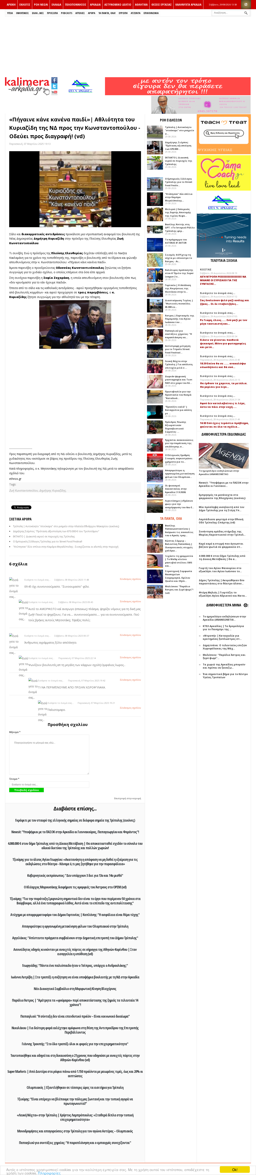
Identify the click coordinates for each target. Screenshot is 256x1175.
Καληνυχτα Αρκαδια (188, 4)
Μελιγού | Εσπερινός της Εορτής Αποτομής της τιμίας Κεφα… (178, 212)
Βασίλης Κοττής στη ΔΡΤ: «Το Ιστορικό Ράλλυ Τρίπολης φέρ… (180, 227)
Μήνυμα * (15, 732)
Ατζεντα (135, 13)
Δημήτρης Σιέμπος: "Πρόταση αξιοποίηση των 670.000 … (178, 145)
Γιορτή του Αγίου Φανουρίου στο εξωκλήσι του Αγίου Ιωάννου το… (220, 569)
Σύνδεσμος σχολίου (130, 578)
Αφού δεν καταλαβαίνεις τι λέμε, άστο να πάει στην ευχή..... (222, 405)
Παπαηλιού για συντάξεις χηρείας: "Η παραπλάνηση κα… (178, 334)
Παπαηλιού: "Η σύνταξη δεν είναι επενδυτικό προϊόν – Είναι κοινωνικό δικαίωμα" (75, 1016)
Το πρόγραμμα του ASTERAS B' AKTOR (176, 241)
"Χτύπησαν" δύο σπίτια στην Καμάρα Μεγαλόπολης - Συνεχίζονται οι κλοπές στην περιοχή (65, 546)
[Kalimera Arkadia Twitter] (54, 86)
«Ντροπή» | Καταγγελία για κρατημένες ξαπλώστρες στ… (222, 637)
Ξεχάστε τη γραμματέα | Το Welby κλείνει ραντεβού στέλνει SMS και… (179, 560)
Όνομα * (14, 779)
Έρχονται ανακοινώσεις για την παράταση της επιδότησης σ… (179, 443)
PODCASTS (66, 13)
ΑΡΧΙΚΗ (11, 4)
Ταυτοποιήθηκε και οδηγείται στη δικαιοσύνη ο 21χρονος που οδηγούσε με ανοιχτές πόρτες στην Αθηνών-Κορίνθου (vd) (75, 1057)
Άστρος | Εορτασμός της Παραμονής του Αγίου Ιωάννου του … (179, 319)
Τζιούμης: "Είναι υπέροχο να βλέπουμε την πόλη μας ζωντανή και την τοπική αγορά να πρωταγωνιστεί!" (75, 1101)
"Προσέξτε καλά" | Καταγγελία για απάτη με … (178, 410)
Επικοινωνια (151, 13)
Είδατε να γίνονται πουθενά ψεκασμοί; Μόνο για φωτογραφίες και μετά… (223, 343)
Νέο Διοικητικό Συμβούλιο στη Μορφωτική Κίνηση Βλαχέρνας (75, 988)
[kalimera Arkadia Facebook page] (54, 79)
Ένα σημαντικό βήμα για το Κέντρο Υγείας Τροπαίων (225, 675)
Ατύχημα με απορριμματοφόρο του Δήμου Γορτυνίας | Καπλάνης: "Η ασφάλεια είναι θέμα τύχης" (75, 914)
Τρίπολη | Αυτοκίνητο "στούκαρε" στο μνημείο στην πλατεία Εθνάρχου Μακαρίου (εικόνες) (66, 526)
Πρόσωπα (52, 13)
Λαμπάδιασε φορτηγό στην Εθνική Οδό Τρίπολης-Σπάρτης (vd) (221, 521)
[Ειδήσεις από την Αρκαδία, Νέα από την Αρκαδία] (27, 94)
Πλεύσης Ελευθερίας (67, 253)
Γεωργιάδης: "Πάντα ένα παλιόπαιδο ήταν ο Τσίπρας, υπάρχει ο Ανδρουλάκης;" (75, 965)
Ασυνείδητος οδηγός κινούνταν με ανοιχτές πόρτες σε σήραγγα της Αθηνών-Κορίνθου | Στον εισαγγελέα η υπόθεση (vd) (75, 951)
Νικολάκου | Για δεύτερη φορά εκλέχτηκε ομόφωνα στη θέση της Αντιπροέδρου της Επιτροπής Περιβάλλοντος (75, 1030)
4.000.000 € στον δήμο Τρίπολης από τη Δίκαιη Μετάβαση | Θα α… (222, 557)
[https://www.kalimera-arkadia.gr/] (178, 94)
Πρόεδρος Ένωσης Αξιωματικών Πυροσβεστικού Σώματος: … (175, 426)
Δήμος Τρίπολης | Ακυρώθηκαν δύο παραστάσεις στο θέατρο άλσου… (221, 582)
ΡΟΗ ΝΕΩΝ (41, 4)
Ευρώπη (123, 13)
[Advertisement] (128, 47)
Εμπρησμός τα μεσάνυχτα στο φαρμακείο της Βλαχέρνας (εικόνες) (222, 496)
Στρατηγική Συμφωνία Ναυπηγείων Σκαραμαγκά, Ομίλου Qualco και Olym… (178, 576)
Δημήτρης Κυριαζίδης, (52, 490)
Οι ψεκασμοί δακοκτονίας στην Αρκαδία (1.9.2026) (176, 489)
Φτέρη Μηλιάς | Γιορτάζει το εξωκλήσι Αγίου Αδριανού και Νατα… (223, 594)
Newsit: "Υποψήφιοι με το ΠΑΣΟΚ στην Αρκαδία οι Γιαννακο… (223, 484)
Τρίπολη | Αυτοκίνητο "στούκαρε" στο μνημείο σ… (179, 130)
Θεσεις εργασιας (161, 4)
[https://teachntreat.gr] (224, 153)
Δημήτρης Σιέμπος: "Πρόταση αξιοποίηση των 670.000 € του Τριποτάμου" (56, 531)
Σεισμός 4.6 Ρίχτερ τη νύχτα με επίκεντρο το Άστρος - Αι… (178, 258)
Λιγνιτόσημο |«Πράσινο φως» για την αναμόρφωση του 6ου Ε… (179, 504)
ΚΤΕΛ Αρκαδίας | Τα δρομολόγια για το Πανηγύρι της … (223, 627)
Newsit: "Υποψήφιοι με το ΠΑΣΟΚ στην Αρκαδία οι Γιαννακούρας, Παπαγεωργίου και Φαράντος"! (75, 832)
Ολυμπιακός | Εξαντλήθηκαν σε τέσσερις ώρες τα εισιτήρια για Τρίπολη (75, 1087)
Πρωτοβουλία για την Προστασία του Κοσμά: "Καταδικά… (178, 395)
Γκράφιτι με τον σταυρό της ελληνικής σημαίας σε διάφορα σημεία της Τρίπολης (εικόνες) (75, 820)
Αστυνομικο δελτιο (117, 4)
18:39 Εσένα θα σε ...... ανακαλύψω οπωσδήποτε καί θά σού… (223, 365)
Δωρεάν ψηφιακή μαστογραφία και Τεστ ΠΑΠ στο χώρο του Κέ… (178, 379)
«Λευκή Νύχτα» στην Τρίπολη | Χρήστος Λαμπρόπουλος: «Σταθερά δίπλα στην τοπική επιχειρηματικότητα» (75, 1117)
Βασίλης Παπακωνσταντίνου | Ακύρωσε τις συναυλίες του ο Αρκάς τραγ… (179, 530)
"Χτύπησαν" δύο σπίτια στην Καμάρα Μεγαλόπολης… (178, 197)
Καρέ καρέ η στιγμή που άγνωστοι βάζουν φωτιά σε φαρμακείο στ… (221, 545)
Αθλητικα (141, 4)
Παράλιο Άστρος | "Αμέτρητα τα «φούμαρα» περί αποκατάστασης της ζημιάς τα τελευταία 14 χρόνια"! (75, 1002)
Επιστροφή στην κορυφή (127, 798)
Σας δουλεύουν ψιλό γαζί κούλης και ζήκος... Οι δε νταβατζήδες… (224, 302)
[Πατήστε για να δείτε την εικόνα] (75, 189)
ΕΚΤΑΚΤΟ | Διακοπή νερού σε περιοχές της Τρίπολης (44, 536)
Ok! (235, 1169)
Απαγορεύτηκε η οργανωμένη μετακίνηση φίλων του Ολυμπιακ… (180, 473)
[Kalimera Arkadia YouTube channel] (54, 93)
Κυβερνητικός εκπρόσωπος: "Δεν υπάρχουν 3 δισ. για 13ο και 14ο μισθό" (75, 875)
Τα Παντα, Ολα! (107, 13)
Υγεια (10, 13)
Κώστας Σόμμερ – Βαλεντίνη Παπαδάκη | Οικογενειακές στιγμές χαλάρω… (179, 545)
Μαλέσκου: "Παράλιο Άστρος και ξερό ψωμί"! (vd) (179, 589)
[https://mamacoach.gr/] (224, 189)
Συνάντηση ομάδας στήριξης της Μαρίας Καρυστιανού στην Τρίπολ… (222, 533)
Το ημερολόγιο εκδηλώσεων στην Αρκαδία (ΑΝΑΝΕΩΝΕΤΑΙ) (219, 472)
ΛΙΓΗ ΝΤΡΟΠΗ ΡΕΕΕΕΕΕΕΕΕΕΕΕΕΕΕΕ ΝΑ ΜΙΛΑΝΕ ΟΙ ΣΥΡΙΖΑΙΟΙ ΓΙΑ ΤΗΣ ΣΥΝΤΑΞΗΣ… (223, 280)
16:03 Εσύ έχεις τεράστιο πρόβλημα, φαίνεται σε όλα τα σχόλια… (224, 424)
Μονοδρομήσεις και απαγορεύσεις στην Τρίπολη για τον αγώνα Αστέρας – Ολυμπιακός (75, 1131)
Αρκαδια (95, 4)
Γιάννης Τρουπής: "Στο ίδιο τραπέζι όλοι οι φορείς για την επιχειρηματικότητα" (75, 1044)
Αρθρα (91, 13)
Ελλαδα (56, 4)
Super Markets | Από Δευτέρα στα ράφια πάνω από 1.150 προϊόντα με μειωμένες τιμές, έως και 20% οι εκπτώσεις (75, 1073)
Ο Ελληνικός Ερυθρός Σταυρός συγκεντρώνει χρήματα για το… (178, 458)
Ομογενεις (22, 13)
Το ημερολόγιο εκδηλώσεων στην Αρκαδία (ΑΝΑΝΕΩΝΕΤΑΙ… (224, 618)
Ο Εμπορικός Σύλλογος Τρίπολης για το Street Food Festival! (47, 541)
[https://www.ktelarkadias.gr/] (81, 94)
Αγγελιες (80, 13)
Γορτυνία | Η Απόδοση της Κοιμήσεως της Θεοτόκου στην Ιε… (178, 288)
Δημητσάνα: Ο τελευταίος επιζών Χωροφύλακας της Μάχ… (225, 647)
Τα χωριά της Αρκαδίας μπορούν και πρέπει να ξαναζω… (224, 666)
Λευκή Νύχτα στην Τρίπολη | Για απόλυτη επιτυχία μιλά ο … (179, 364)
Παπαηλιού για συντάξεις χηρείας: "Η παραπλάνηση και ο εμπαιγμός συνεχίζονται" (75, 1142)
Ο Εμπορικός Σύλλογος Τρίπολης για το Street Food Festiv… (178, 182)
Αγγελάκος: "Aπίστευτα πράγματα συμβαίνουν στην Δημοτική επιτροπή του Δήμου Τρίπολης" (75, 938)
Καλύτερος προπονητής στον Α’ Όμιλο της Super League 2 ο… (179, 273)
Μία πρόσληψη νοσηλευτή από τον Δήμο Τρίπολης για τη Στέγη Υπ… (221, 508)
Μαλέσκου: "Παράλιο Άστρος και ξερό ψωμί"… (224, 656)
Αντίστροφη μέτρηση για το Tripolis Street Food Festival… (178, 349)
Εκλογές (24, 4)
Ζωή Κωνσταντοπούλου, (24, 490)
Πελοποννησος (75, 4)
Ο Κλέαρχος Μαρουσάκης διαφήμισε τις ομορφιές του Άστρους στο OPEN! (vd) (75, 887)
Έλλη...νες (38, 13)
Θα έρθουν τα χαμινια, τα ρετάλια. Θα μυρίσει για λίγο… (223, 385)
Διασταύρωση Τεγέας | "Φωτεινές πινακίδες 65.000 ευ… (179, 303)
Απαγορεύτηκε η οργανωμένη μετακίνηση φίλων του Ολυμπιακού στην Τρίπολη (75, 926)
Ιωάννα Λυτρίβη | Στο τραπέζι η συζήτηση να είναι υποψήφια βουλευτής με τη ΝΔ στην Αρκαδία (75, 977)
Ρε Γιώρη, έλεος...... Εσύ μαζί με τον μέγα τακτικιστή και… (223, 321)
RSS (246, 4)
